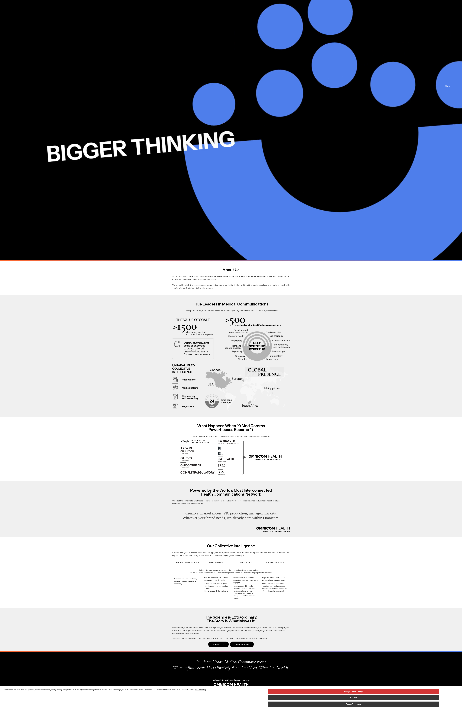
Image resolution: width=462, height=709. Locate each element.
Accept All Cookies (353, 704)
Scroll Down (231, 246)
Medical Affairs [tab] (216, 562)
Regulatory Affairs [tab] (275, 562)
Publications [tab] (246, 562)
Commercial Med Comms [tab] (187, 562)
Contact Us (218, 644)
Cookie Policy (200, 690)
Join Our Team (242, 644)
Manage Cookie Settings (353, 691)
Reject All (353, 698)
